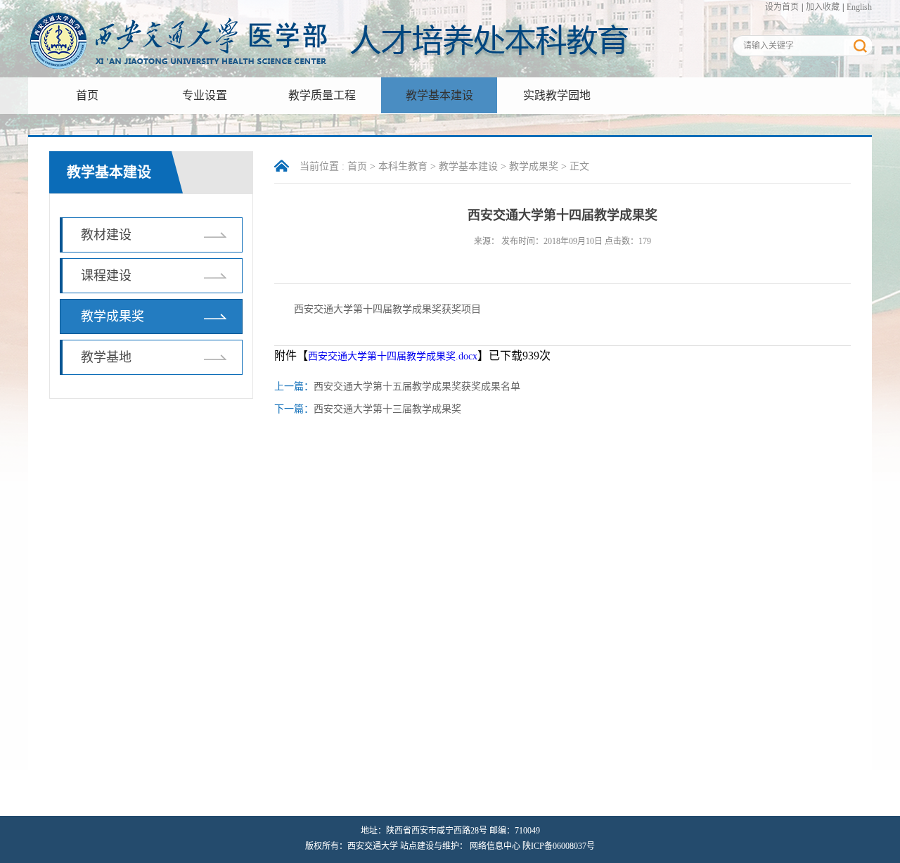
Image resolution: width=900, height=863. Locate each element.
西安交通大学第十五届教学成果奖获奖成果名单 (417, 386)
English (859, 7)
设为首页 (782, 7)
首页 (87, 95)
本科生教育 (403, 166)
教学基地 (106, 357)
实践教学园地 (557, 95)
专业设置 (204, 95)
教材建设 (106, 235)
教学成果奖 (112, 316)
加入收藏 (823, 7)
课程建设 (106, 276)
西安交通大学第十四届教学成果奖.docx (392, 356)
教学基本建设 (439, 95)
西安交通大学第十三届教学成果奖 (387, 409)
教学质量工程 (322, 95)
